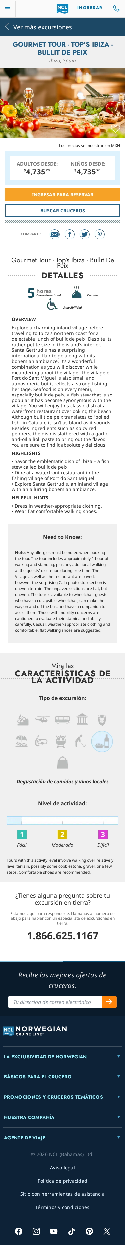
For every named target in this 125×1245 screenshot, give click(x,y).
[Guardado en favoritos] (115, 129)
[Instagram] (36, 1231)
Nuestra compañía (29, 1117)
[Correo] (55, 234)
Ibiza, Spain (62, 60)
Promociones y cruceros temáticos (53, 1097)
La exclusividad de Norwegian (45, 1056)
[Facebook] (70, 234)
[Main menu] (7, 9)
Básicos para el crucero (38, 1077)
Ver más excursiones (42, 26)
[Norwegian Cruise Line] (62, 9)
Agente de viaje (24, 1137)
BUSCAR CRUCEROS (62, 210)
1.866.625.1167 (62, 935)
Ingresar (90, 8)
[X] (107, 1231)
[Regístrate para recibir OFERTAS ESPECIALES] (109, 1002)
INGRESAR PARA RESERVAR (62, 194)
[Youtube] (54, 1231)
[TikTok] (71, 1231)
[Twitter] (85, 234)
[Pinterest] (100, 234)
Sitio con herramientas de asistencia (62, 1194)
